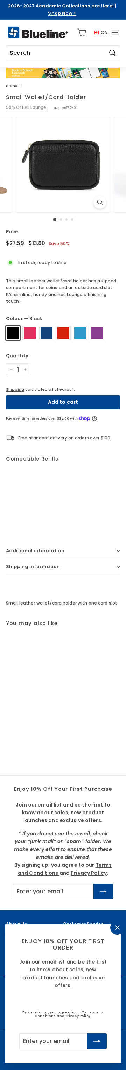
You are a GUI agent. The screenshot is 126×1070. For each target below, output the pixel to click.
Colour (24, 318)
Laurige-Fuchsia (30, 333)
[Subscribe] (97, 1041)
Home (12, 86)
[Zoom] (99, 202)
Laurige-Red (63, 333)
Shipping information (33, 566)
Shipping (15, 389)
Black (13, 333)
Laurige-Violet (97, 333)
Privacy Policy (78, 1015)
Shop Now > (62, 13)
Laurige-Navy (47, 333)
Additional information (35, 550)
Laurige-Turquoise (80, 333)
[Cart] (82, 32)
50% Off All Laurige (26, 107)
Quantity (17, 355)
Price (12, 231)
